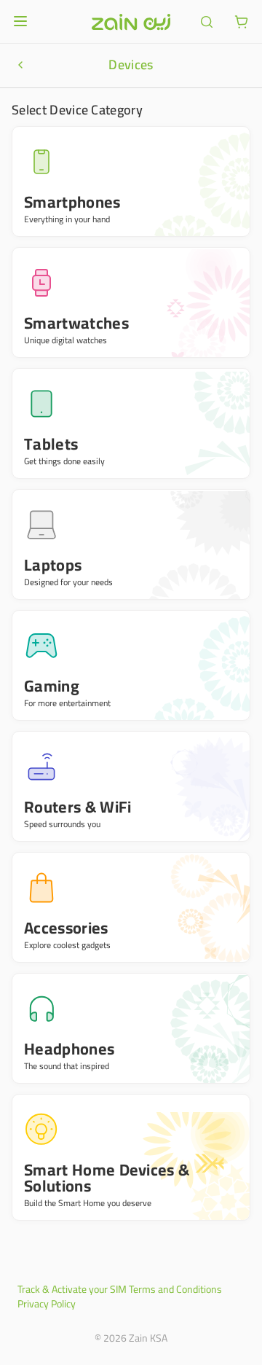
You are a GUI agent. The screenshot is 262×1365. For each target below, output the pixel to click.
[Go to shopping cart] (241, 22)
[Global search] (206, 22)
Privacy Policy (46, 1303)
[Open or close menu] (20, 21)
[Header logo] (131, 22)
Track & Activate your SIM (72, 1289)
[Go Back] (20, 65)
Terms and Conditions (175, 1289)
